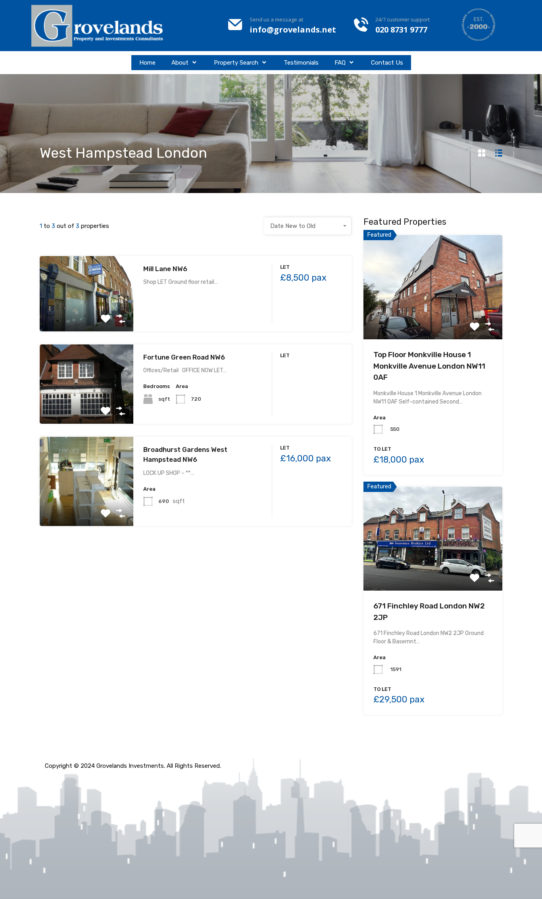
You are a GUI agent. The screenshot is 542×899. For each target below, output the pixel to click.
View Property (86, 316)
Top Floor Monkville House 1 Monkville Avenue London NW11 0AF (429, 366)
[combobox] (308, 226)
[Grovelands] (98, 25)
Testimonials (301, 62)
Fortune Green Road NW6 (184, 357)
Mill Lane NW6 (165, 269)
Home (147, 62)
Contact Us (387, 62)
